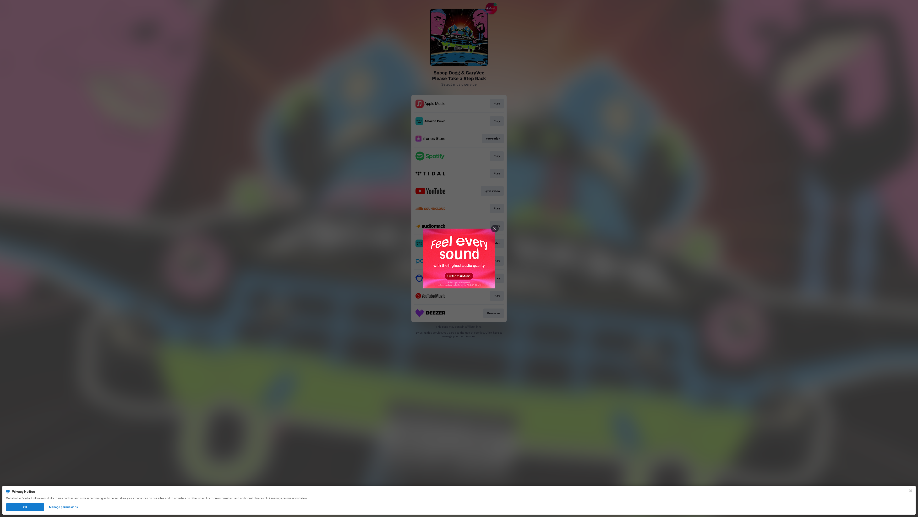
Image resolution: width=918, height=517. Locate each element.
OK (25, 507)
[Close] (910, 491)
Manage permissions (63, 507)
